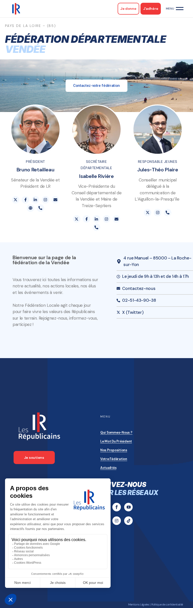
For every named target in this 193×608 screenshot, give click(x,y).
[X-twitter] (15, 200)
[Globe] (30, 208)
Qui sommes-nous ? (116, 432)
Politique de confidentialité (167, 604)
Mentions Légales (138, 604)
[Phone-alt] (40, 208)
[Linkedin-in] (35, 200)
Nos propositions (113, 450)
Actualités (108, 468)
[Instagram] (45, 200)
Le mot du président (116, 441)
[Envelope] (55, 200)
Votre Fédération (113, 459)
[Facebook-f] (25, 200)
